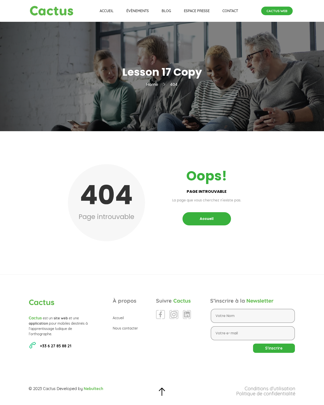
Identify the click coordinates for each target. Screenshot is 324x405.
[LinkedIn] (187, 314)
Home (152, 84)
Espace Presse (197, 11)
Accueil (107, 11)
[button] (277, 11)
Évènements (137, 11)
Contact (230, 11)
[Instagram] (173, 314)
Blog (166, 11)
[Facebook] (160, 314)
